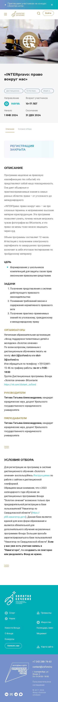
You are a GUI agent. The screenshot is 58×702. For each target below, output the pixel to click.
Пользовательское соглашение (42, 683)
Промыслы (46, 613)
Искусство (46, 622)
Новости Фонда (12, 628)
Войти (48, 13)
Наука (12, 618)
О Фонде (9, 633)
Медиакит (42, 633)
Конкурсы (9, 639)
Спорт (12, 613)
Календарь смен (45, 628)
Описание (10, 129)
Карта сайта (47, 647)
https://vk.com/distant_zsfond (20, 384)
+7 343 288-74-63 (42, 661)
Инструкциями (41, 475)
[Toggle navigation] (5, 14)
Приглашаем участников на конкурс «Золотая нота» (26, 4)
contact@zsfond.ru (42, 666)
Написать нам (13, 646)
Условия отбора (25, 129)
